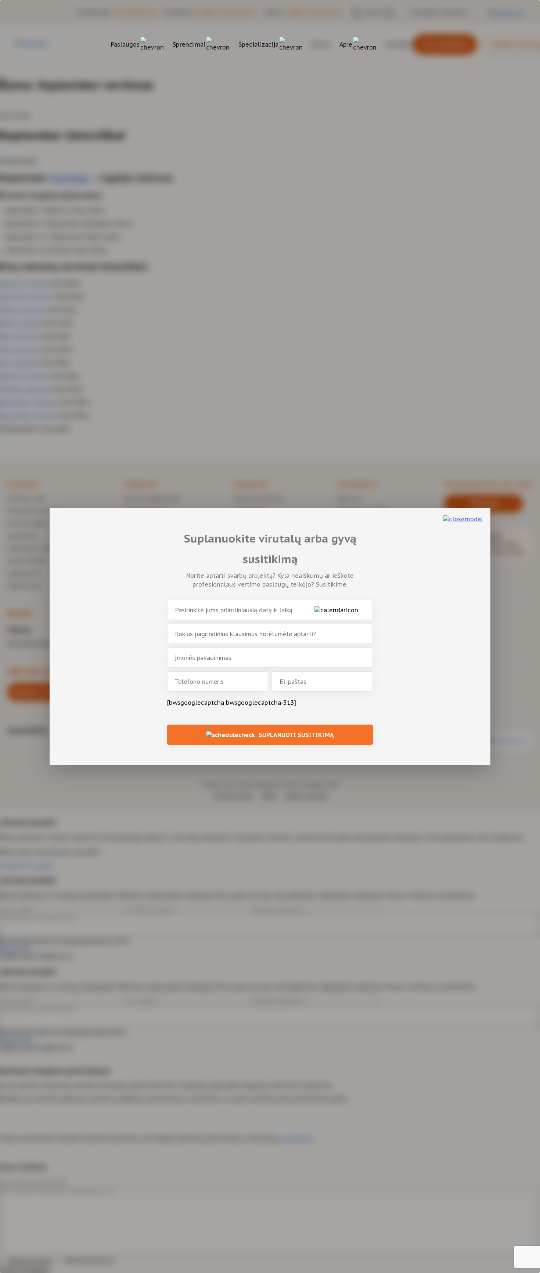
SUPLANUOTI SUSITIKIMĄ (296, 735)
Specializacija (258, 44)
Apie (345, 44)
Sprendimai (189, 44)
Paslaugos (125, 44)
